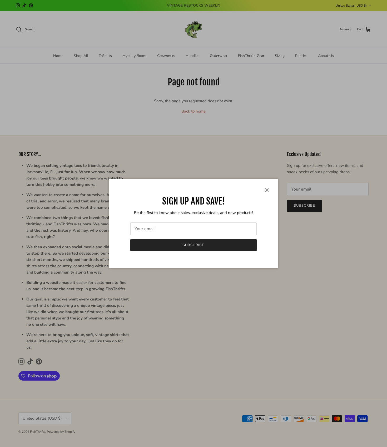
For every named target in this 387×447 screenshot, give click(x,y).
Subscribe (193, 245)
